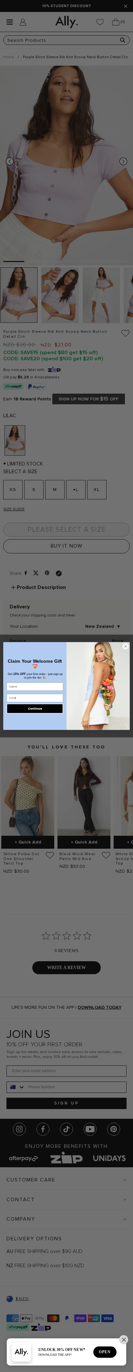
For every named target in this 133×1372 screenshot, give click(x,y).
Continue (35, 708)
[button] (123, 1339)
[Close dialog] (125, 646)
